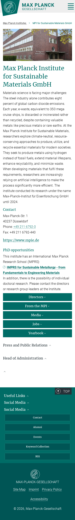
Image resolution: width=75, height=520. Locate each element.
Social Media (15, 403)
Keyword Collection (37, 446)
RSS (37, 456)
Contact (37, 417)
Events (37, 436)
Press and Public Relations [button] (25, 345)
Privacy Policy (52, 489)
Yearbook (35, 333)
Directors (36, 297)
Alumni (37, 427)
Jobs (36, 324)
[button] (37, 371)
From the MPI (36, 306)
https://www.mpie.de (21, 240)
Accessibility (39, 499)
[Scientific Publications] (37, 373)
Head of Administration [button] (23, 358)
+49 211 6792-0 (24, 227)
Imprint (34, 489)
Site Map (19, 489)
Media (36, 315)
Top (66, 391)
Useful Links (15, 396)
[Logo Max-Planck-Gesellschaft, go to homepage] (32, 8)
